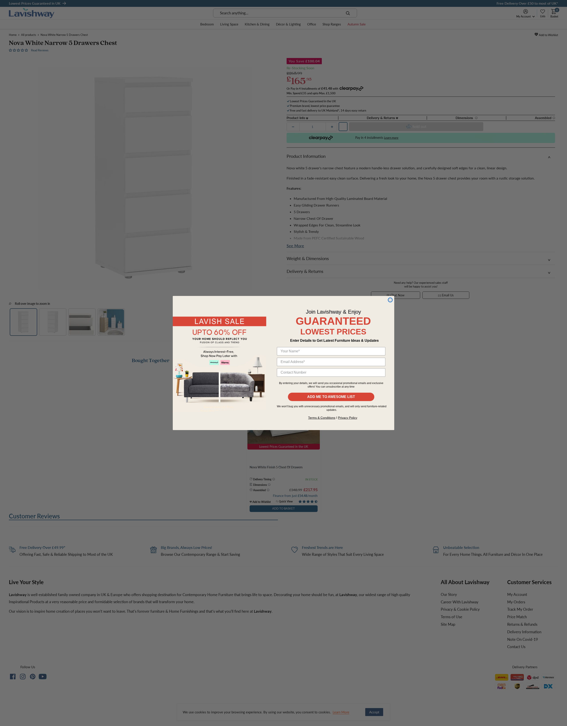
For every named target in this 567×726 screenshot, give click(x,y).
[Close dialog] (390, 300)
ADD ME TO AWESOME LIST (331, 397)
